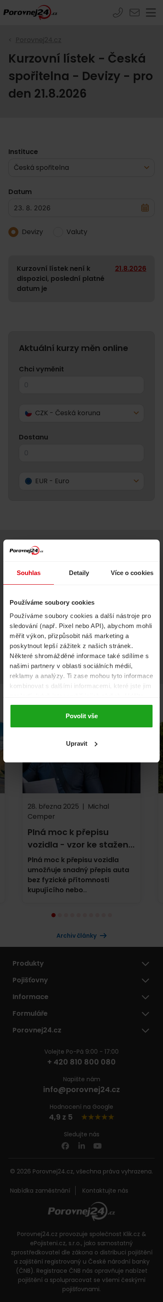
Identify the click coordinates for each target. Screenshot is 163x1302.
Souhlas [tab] (29, 572)
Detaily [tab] (79, 572)
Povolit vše (82, 715)
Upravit (76, 743)
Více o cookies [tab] (132, 572)
